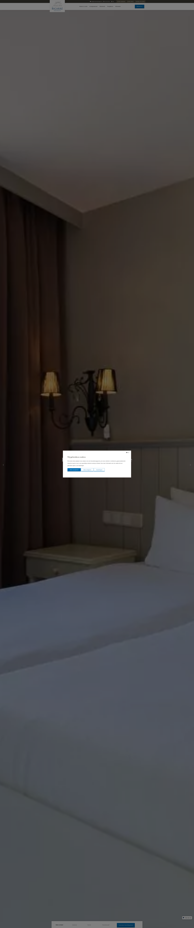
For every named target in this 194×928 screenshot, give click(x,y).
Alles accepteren (74, 470)
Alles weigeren (87, 470)
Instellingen (99, 470)
